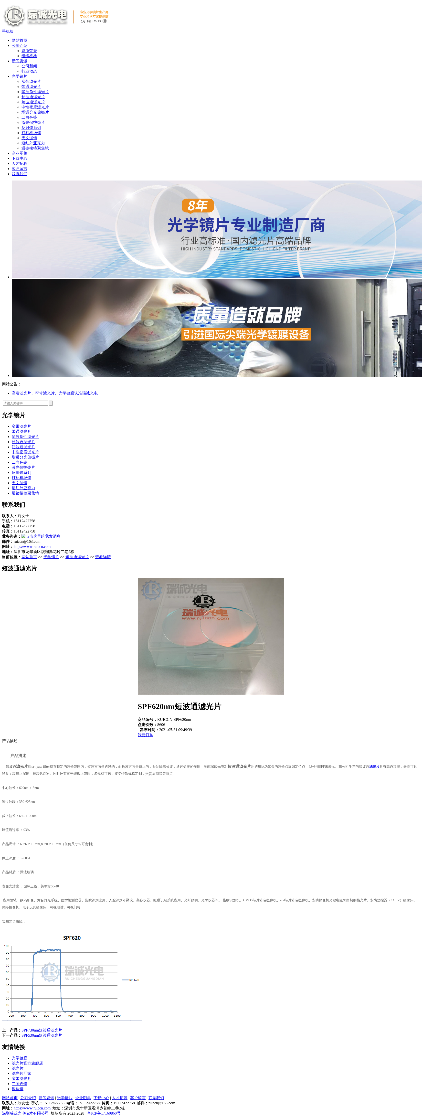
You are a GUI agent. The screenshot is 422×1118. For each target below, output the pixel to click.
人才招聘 (19, 163)
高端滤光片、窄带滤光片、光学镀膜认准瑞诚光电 (55, 393)
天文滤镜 (29, 138)
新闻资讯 (19, 61)
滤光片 (22, 766)
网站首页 (19, 40)
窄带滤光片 (31, 81)
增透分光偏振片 (35, 112)
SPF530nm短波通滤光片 (41, 1035)
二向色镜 (29, 117)
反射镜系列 (31, 128)
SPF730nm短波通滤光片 (41, 1030)
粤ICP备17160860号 (103, 1113)
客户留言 (19, 169)
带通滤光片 (31, 87)
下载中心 (19, 158)
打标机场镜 (31, 133)
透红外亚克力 (33, 143)
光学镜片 (19, 76)
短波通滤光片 (33, 102)
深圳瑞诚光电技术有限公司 (25, 1113)
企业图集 (19, 153)
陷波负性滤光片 (35, 92)
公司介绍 (19, 45)
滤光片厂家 (21, 1073)
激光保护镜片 (33, 122)
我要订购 (145, 735)
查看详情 (103, 557)
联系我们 (19, 174)
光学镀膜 (19, 1058)
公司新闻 (29, 66)
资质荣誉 (29, 51)
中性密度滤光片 (35, 107)
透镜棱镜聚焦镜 (35, 148)
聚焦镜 (17, 1089)
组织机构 (29, 56)
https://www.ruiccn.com (32, 546)
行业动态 (29, 71)
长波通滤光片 (33, 97)
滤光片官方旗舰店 (27, 1063)
